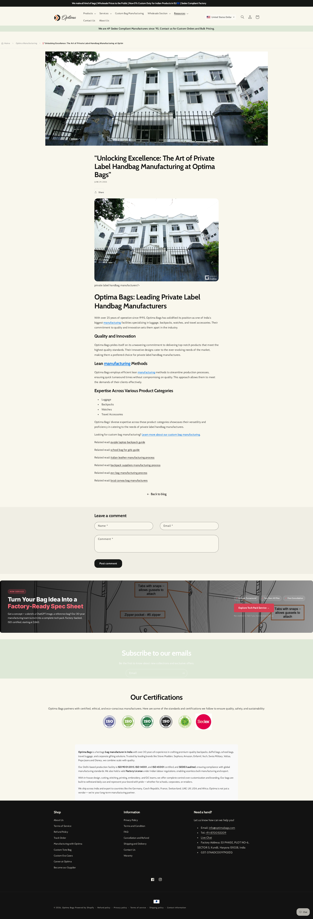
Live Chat (206, 837)
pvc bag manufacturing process (129, 472)
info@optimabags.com (222, 827)
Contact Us (129, 849)
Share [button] (101, 192)
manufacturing (112, 322)
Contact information (176, 907)
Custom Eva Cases (63, 855)
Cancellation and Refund (136, 837)
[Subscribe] (183, 673)
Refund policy (103, 907)
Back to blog (158, 494)
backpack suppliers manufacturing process (135, 465)
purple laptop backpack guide (128, 442)
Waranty (128, 855)
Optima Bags (68, 907)
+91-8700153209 (216, 832)
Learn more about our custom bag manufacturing (171, 434)
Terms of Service (62, 826)
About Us (58, 820)
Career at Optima (63, 861)
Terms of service (138, 907)
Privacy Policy (131, 820)
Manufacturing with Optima (68, 843)
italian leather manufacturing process (132, 457)
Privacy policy (120, 907)
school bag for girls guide (125, 449)
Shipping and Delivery (135, 843)
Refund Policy (61, 831)
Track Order (60, 837)
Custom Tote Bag (63, 849)
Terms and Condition (134, 826)
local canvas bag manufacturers (129, 480)
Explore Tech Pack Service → (254, 607)
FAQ (126, 831)
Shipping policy (156, 907)
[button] (89, 13)
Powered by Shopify (84, 907)
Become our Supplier (65, 867)
